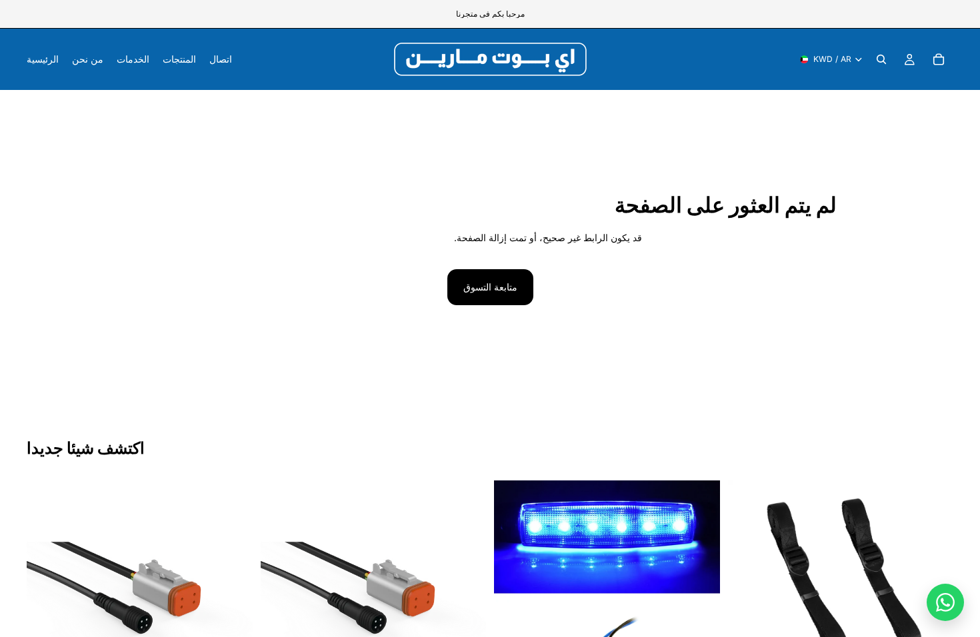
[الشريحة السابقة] (514, 593)
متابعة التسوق (490, 287)
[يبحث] (881, 59)
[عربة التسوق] (938, 59)
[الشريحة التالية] (700, 593)
